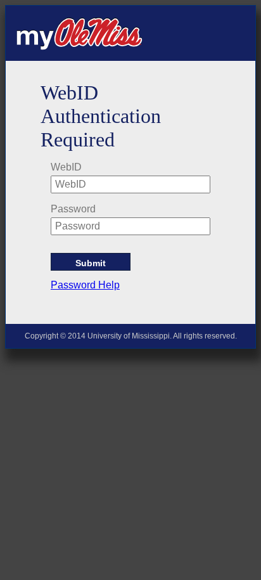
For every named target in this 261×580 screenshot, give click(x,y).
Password (73, 208)
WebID (66, 167)
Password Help (85, 285)
